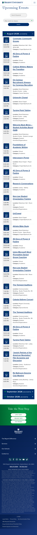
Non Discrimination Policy (24, 519)
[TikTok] (26, 459)
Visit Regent (18, 422)
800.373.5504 (14, 466)
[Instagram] (16, 459)
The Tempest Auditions (22, 285)
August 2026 (17, 34)
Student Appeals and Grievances (10, 526)
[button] (18, 33)
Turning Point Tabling (22, 110)
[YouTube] (23, 459)
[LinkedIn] (20, 459)
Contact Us (5, 454)
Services (4, 443)
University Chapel (20, 97)
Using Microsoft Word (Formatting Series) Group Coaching (22, 254)
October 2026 (17, 397)
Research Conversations (23, 183)
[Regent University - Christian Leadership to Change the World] (18, 431)
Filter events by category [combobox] (11, 21)
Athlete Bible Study (21, 226)
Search (18, 24)
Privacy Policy (13, 519)
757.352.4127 (23, 466)
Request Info (19, 418)
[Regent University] (12, 2)
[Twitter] (10, 459)
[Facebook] (13, 459)
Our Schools (6, 448)
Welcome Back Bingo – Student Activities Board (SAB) (23, 127)
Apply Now (18, 415)
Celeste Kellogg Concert (23, 299)
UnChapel (17, 213)
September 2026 (19, 391)
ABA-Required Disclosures (8, 521)
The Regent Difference (9, 438)
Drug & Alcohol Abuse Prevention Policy (12, 524)
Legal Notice (5, 519)
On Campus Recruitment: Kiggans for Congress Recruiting (23, 82)
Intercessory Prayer (21, 158)
